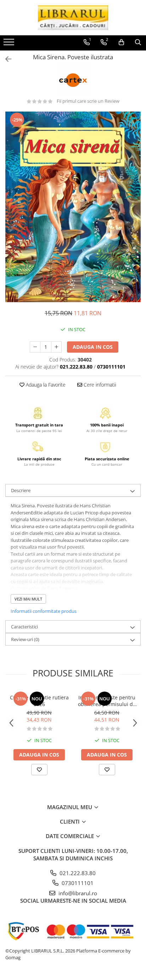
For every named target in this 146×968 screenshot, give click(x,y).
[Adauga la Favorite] (39, 769)
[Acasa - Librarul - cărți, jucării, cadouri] (73, 17)
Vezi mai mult (28, 599)
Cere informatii (99, 384)
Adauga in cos (93, 346)
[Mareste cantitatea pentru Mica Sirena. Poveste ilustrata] (56, 347)
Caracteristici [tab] (24, 626)
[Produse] (10, 44)
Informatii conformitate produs (44, 611)
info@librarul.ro (77, 893)
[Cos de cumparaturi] (121, 42)
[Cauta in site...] (138, 42)
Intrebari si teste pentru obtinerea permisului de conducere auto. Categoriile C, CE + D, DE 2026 (107, 700)
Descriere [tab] (20, 490)
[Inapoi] (5, 59)
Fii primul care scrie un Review (88, 101)
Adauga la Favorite (45, 384)
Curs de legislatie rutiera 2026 (39, 700)
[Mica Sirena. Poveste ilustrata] (73, 207)
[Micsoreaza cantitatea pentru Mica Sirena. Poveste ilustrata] (35, 347)
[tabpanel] (73, 207)
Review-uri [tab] (25, 639)
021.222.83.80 (77, 873)
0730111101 (77, 882)
